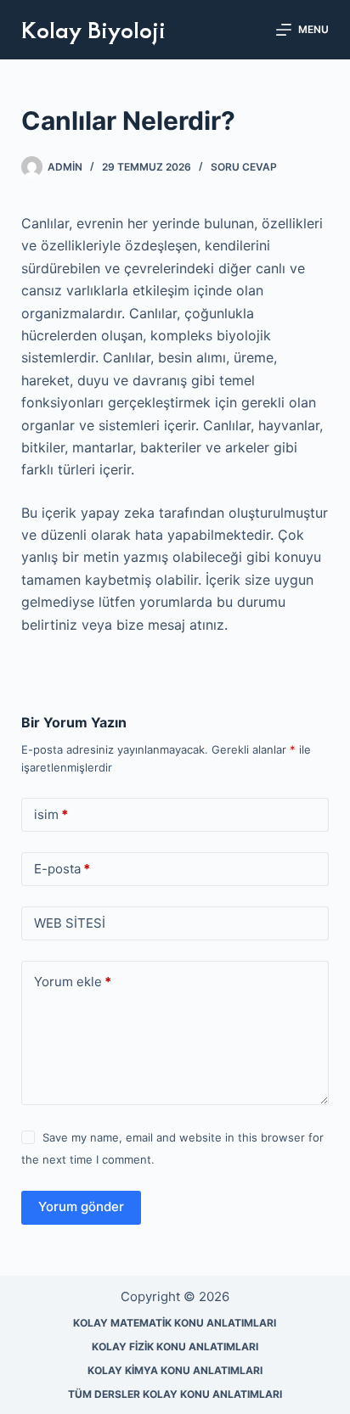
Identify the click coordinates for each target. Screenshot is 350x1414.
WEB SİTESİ (69, 923)
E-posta (62, 869)
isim (51, 814)
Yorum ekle (72, 982)
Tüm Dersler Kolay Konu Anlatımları (175, 1394)
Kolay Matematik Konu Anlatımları (174, 1322)
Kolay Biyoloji (93, 29)
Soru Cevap (244, 166)
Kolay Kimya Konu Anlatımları (175, 1370)
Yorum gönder (81, 1206)
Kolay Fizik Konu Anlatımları (175, 1346)
